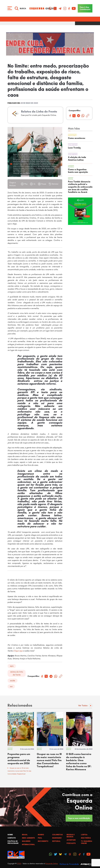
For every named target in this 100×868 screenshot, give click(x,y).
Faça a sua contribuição (79, 818)
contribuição (85, 8)
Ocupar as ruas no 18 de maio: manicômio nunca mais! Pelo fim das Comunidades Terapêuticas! (19, 771)
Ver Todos (83, 705)
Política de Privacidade (69, 864)
